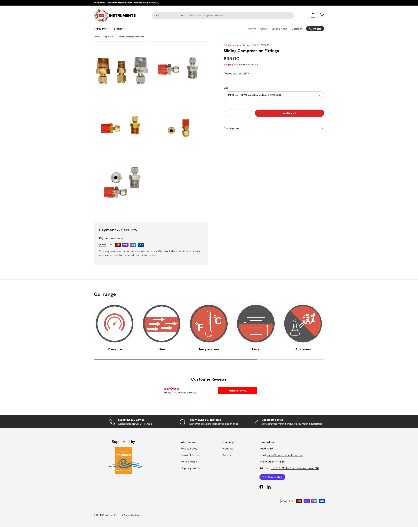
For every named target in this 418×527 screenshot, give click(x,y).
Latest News (280, 28)
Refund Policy (189, 461)
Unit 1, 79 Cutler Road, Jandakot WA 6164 (295, 468)
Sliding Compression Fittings (131, 37)
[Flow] (162, 323)
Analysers (303, 349)
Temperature (108, 37)
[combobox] (223, 15)
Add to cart (289, 113)
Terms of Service (190, 455)
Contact (297, 28)
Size (226, 87)
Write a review (237, 390)
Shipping (228, 64)
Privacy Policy (189, 448)
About (264, 28)
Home (252, 28)
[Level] (256, 323)
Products (100, 28)
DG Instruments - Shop (236, 45)
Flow (162, 349)
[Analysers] (303, 323)
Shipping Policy (190, 468)
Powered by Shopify (133, 515)
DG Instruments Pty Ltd (112, 515)
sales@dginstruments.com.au (285, 455)
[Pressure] (115, 323)
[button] (322, 15)
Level (256, 349)
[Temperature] (209, 323)
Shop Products (151, 2)
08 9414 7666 (276, 461)
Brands (118, 28)
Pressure (115, 349)
